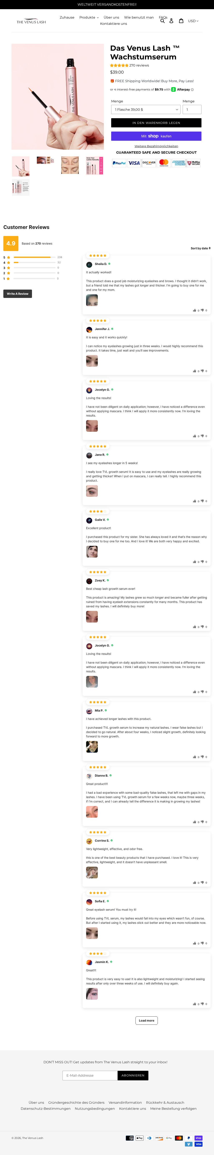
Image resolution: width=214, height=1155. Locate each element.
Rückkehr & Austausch (165, 1103)
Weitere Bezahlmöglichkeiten (156, 146)
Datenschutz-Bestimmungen (46, 1109)
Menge (117, 101)
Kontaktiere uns (132, 1109)
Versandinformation (125, 1103)
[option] (57, 97)
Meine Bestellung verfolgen (173, 1109)
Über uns (36, 1103)
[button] (129, 66)
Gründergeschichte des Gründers (76, 1103)
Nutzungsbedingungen (95, 1109)
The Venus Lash (32, 1138)
